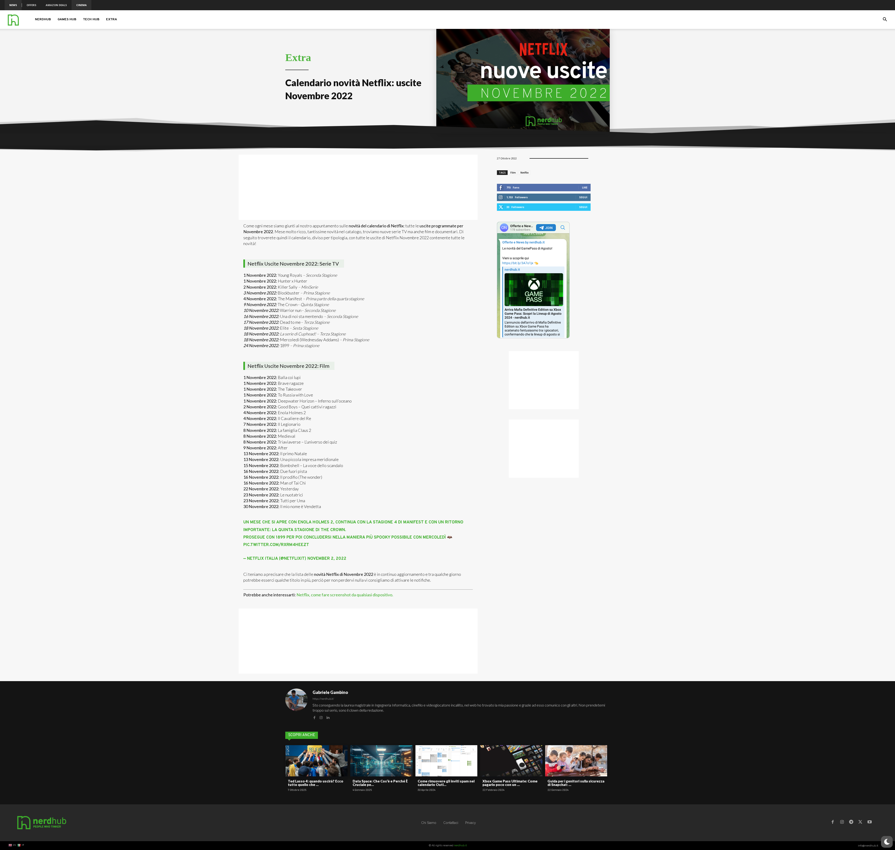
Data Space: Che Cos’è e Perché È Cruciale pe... (380, 783)
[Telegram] (851, 822)
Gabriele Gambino (330, 692)
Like (584, 187)
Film (513, 172)
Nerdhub (43, 19)
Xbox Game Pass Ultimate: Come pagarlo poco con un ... (509, 783)
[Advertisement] (358, 187)
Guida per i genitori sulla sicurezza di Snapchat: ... (575, 783)
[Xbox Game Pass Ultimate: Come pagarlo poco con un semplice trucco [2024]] (511, 760)
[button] (884, 20)
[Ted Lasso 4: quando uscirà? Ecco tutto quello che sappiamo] (317, 760)
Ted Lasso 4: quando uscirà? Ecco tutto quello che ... (315, 783)
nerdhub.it (460, 845)
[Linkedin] (328, 717)
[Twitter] (860, 822)
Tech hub (91, 19)
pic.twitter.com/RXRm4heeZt (276, 545)
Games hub (67, 19)
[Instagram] (321, 717)
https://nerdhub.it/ (323, 698)
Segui (583, 197)
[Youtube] (869, 822)
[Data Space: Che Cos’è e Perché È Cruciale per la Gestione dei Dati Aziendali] (381, 760)
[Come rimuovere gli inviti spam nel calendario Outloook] (446, 760)
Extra (111, 19)
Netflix (524, 172)
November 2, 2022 (326, 558)
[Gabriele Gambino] (296, 705)
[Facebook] (314, 717)
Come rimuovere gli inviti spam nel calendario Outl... (446, 783)
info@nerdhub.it (868, 845)
